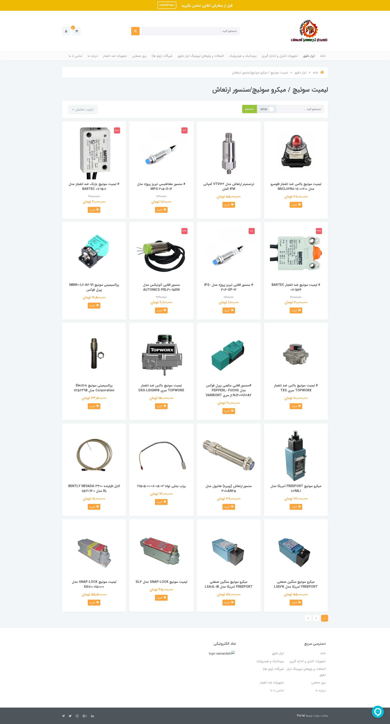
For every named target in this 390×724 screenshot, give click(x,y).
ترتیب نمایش (83, 109)
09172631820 (166, 5)
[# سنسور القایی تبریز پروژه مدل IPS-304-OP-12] (229, 253)
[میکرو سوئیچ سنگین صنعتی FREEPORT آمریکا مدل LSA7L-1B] (229, 550)
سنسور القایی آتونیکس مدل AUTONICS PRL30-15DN (161, 287)
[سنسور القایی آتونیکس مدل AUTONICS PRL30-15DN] (161, 253)
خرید (294, 204)
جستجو (249, 109)
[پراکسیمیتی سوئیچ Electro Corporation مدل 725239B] (94, 354)
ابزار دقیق (309, 56)
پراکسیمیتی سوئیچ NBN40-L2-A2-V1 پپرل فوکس (94, 287)
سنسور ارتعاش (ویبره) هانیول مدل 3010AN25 (229, 489)
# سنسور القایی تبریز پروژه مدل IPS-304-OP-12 (228, 287)
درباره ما (93, 56)
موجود (263, 109)
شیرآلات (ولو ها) (162, 56)
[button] (76, 31)
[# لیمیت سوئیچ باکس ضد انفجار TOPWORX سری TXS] (296, 354)
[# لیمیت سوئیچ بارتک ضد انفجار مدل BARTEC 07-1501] (94, 153)
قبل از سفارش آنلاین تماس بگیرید (206, 6)
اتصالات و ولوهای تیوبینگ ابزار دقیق (201, 56)
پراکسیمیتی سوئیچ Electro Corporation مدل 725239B (94, 388)
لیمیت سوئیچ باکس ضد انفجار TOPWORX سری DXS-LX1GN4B (161, 388)
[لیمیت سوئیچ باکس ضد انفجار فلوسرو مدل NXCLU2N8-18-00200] (296, 153)
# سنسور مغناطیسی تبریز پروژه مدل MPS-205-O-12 (161, 186)
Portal (301, 715)
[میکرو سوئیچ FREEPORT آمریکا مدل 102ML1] (296, 455)
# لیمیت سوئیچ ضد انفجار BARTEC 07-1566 (296, 287)
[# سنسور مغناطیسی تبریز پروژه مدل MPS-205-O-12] (161, 153)
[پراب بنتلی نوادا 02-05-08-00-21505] (161, 455)
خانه (322, 56)
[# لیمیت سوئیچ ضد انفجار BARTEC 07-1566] (296, 253)
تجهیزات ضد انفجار (115, 56)
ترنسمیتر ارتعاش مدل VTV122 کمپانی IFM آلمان (228, 186)
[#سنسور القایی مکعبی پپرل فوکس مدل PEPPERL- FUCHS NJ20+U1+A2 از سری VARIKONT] (229, 354)
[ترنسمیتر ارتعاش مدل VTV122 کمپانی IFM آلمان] (229, 153)
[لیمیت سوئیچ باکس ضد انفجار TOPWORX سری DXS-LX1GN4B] (161, 354)
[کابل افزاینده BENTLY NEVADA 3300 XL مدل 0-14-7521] (94, 455)
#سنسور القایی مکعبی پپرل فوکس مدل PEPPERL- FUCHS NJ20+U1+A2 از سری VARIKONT (228, 390)
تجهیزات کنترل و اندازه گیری (280, 56)
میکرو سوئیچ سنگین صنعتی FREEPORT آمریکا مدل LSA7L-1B (228, 584)
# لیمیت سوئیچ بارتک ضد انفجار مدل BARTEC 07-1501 (94, 186)
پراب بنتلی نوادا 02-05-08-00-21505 (161, 486)
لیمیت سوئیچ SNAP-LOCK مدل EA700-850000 (94, 584)
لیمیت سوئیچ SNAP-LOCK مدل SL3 (161, 581)
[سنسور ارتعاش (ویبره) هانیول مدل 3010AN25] (229, 455)
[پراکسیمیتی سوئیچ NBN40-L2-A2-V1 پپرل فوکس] (94, 253)
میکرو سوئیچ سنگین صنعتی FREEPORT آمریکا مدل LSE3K (296, 584)
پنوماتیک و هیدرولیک (243, 56)
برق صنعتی (139, 56)
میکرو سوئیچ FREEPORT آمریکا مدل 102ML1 (296, 489)
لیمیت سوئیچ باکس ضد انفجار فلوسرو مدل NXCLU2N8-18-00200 (296, 186)
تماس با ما (75, 56)
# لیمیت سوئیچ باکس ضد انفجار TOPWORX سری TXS (296, 388)
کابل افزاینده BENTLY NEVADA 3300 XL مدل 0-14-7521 (94, 489)
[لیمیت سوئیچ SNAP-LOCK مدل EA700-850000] (94, 550)
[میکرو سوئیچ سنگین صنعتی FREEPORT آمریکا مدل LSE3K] (296, 550)
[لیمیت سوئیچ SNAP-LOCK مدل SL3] (161, 550)
